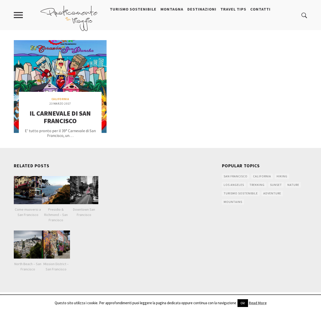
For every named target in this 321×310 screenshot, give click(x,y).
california (262, 176)
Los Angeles (234, 185)
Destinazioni (201, 9)
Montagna (171, 9)
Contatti (260, 9)
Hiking (282, 176)
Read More (258, 302)
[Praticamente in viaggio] (69, 17)
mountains (233, 202)
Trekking (257, 185)
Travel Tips (233, 9)
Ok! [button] (242, 303)
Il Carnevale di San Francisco (60, 117)
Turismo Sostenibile (133, 9)
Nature (293, 185)
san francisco (236, 176)
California (60, 99)
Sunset (276, 185)
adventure (272, 193)
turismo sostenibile (241, 193)
